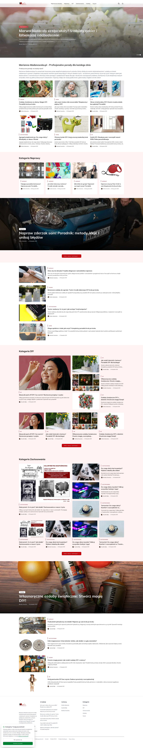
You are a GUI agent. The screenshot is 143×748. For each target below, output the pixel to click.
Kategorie (86, 702)
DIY (73, 3)
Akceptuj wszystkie (17, 743)
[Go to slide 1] (137, 54)
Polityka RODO (53, 739)
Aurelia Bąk (64, 708)
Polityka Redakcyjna (62, 739)
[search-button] (119, 3)
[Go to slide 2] (138, 54)
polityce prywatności (23, 736)
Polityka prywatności (38, 739)
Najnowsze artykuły (56, 3)
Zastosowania (80, 3)
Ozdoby (88, 3)
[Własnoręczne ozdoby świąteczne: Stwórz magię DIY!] (71, 587)
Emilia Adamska (23, 241)
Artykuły (43, 702)
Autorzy (64, 702)
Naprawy (66, 3)
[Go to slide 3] (140, 54)
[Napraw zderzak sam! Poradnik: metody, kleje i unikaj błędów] (71, 224)
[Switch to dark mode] (122, 3)
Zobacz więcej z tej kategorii (71, 256)
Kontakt (46, 739)
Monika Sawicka (23, 44)
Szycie (94, 3)
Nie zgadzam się (18, 739)
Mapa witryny (72, 739)
